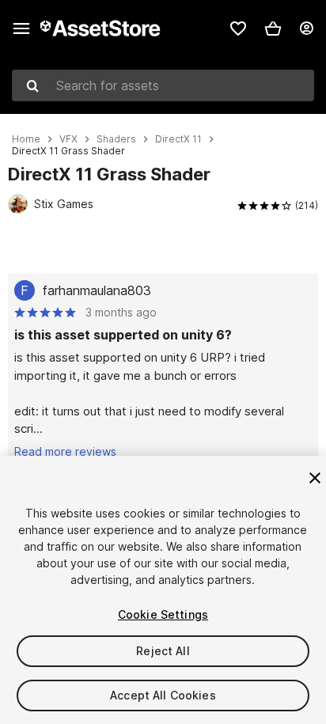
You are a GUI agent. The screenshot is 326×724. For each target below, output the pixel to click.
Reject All (162, 651)
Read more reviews (65, 451)
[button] (272, 28)
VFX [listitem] (68, 139)
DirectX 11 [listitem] (178, 139)
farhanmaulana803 (97, 290)
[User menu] (306, 28)
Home (26, 139)
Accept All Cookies (163, 695)
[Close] (314, 478)
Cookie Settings (163, 614)
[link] (238, 28)
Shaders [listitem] (116, 139)
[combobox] (163, 85)
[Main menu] (21, 28)
